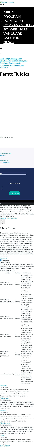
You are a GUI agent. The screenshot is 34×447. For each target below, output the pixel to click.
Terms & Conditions (14, 183)
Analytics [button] (3, 411)
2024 (2, 59)
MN (22, 65)
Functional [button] (3, 386)
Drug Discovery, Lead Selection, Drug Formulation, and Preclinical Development (13, 61)
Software (4, 67)
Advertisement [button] (5, 423)
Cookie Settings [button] (5, 218)
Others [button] (2, 435)
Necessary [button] (3, 258)
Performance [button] (4, 398)
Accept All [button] (14, 218)
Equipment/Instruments (10, 65)
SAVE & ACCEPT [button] (5, 446)
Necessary (5, 260)
